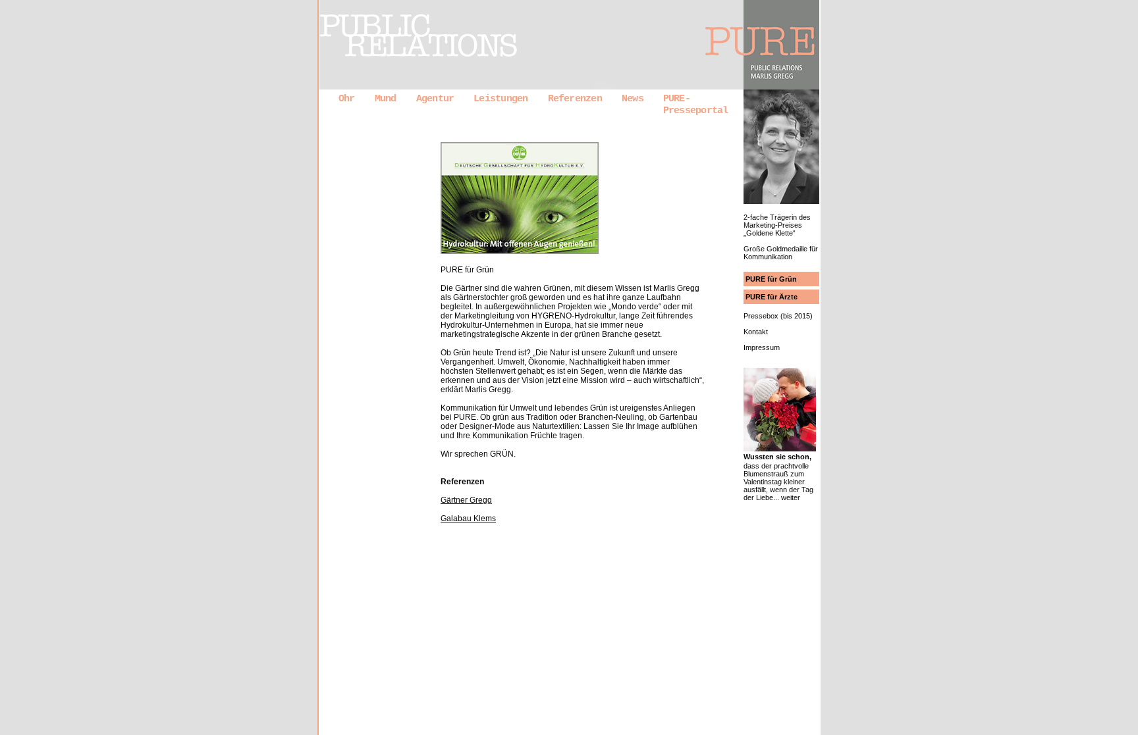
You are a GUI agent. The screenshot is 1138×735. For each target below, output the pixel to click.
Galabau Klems (468, 518)
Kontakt (756, 332)
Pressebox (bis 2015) (778, 316)
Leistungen (501, 99)
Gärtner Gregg (466, 500)
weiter (790, 497)
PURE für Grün (771, 279)
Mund (385, 99)
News (632, 99)
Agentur (435, 99)
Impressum (762, 347)
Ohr (347, 99)
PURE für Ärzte (771, 297)
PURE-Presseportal (695, 104)
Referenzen (575, 99)
